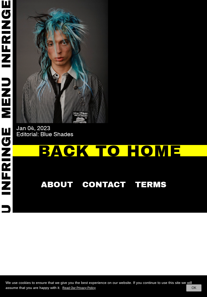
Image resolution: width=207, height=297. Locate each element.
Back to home (110, 151)
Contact (104, 184)
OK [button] (194, 288)
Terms (150, 184)
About (57, 184)
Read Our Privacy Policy (79, 288)
